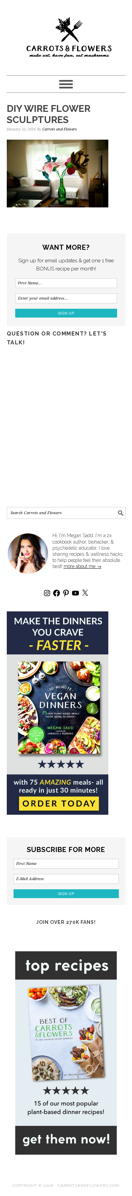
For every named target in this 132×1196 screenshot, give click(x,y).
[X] (85, 593)
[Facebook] (56, 593)
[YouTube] (75, 593)
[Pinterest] (66, 593)
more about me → (83, 566)
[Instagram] (47, 593)
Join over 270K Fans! (66, 922)
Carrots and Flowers (66, 34)
